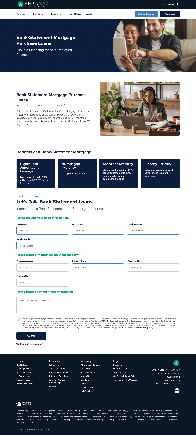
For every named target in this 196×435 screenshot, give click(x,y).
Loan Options (22, 368)
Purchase (20, 14)
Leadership (86, 379)
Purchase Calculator (58, 372)
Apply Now (170, 14)
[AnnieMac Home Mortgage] (32, 4)
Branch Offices (88, 372)
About (89, 14)
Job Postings (87, 391)
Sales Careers (88, 387)
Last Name (77, 224)
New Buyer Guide (57, 368)
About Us (85, 376)
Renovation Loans (24, 383)
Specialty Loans (23, 379)
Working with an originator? (29, 344)
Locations (85, 368)
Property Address (24, 261)
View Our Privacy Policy (144, 327)
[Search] (178, 4)
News (84, 383)
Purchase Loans (24, 372)
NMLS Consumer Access (168, 383)
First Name (21, 224)
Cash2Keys (21, 365)
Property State (79, 261)
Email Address (135, 224)
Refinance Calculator (59, 376)
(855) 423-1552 (169, 4)
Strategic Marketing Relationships (58, 381)
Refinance (38, 14)
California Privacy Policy (125, 376)
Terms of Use (119, 372)
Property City (134, 261)
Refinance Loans (24, 376)
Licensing (117, 365)
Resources (56, 14)
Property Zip (22, 276)
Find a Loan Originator (91, 365)
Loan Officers (74, 14)
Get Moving (54, 365)
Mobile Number (23, 239)
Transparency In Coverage (126, 379)
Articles (52, 386)
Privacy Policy (120, 368)
